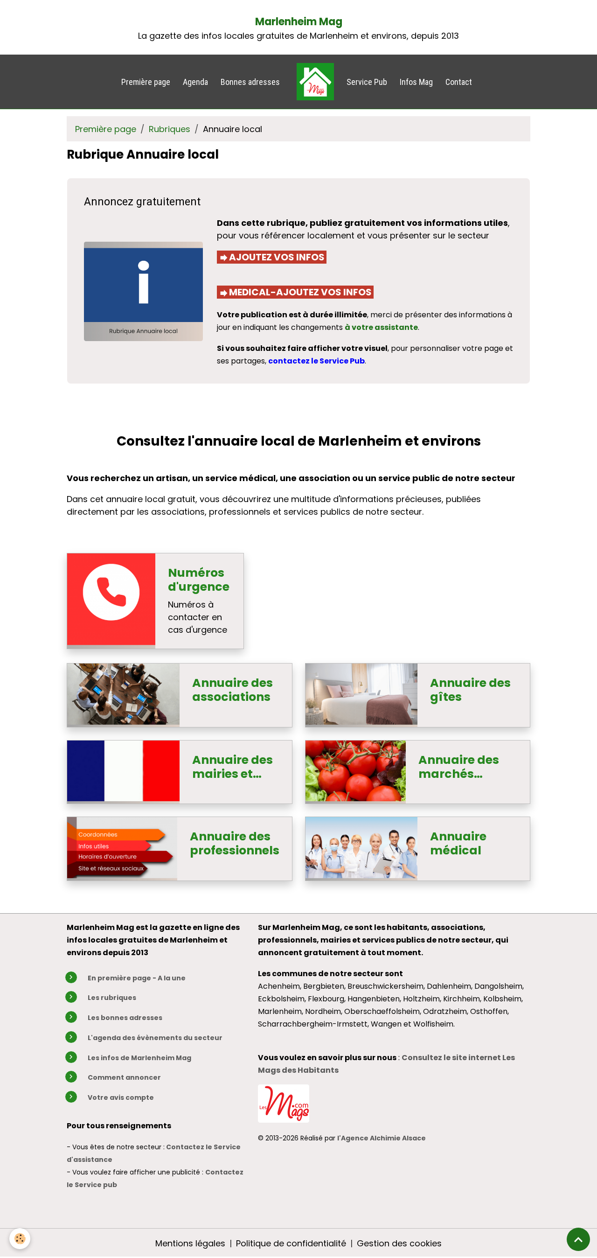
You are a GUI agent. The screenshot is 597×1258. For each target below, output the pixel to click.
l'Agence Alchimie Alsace (381, 1138)
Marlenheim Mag (298, 21)
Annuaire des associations (232, 690)
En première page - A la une (137, 978)
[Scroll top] (578, 1239)
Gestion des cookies (399, 1243)
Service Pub (367, 82)
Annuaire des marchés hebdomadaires (467, 767)
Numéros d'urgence (198, 580)
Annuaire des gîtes (470, 690)
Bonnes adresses (250, 82)
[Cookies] (19, 1238)
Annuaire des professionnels (234, 844)
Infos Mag (416, 82)
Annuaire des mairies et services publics (232, 767)
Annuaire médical (458, 844)
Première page (145, 82)
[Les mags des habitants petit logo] (283, 1103)
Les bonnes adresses (125, 1017)
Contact (458, 82)
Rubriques (169, 129)
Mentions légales (190, 1243)
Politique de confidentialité (291, 1243)
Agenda (195, 82)
